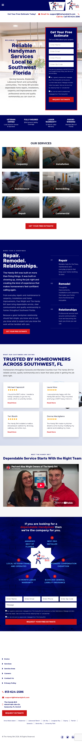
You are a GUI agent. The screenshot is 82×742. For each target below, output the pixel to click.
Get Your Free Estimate (16, 331)
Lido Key (45, 721)
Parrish (73, 721)
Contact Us (9, 678)
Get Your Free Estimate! (41, 226)
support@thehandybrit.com (62, 14)
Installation (62, 164)
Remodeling (62, 188)
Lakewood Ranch (34, 721)
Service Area (9, 669)
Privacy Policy (10, 683)
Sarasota (29, 723)
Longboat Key (55, 721)
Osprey (65, 721)
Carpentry (22, 164)
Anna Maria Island (9, 721)
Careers (7, 673)
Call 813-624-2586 (72, 17)
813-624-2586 (14, 692)
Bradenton (21, 721)
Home (7, 659)
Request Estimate (14, 713)
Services (8, 664)
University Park (50, 723)
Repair (22, 213)
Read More (12, 403)
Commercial (62, 213)
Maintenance (21, 188)
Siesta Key (38, 723)
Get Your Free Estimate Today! (22, 14)
